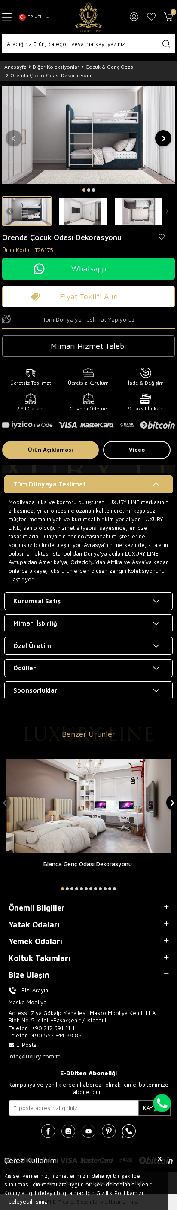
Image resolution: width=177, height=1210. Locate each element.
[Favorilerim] (151, 17)
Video (137, 449)
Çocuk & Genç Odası (109, 67)
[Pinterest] (109, 1131)
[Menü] (7, 17)
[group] (88, 134)
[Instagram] (68, 1131)
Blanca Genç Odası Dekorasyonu (87, 863)
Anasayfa (15, 67)
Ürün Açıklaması (50, 449)
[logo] (88, 17)
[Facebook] (48, 1131)
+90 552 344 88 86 (57, 1035)
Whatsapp (88, 268)
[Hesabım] (134, 17)
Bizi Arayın (34, 990)
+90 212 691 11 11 (54, 1028)
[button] (83, 190)
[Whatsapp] (129, 1131)
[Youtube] (88, 1131)
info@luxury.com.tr (34, 1056)
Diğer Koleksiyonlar (56, 67)
